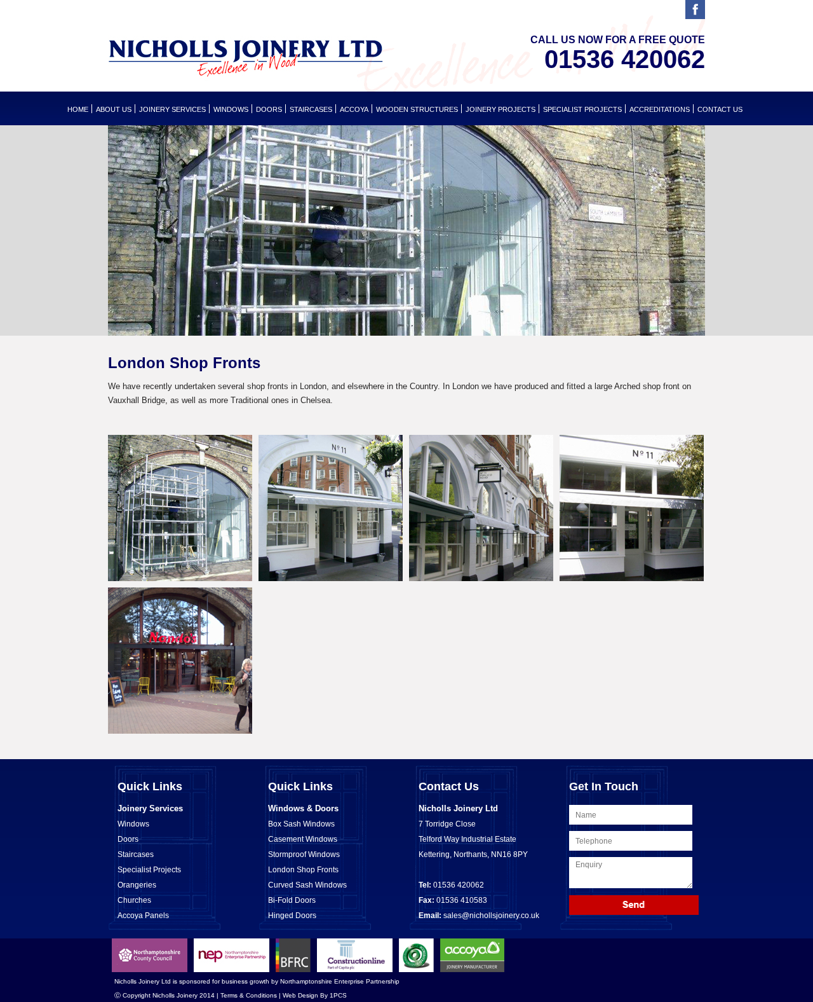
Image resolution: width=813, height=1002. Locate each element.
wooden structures (417, 109)
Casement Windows (302, 839)
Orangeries (137, 885)
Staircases (136, 854)
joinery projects (500, 109)
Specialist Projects (582, 109)
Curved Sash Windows (307, 885)
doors (269, 109)
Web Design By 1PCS (315, 995)
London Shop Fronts (303, 869)
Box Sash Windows (301, 824)
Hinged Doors (292, 915)
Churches (134, 900)
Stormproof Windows (304, 854)
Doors (128, 839)
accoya (354, 109)
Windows (133, 824)
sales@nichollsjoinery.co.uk (491, 915)
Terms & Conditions (248, 995)
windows (230, 109)
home (77, 109)
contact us (719, 109)
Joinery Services (172, 109)
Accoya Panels (143, 915)
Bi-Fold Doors (292, 900)
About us (113, 109)
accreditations (659, 109)
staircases (311, 109)
